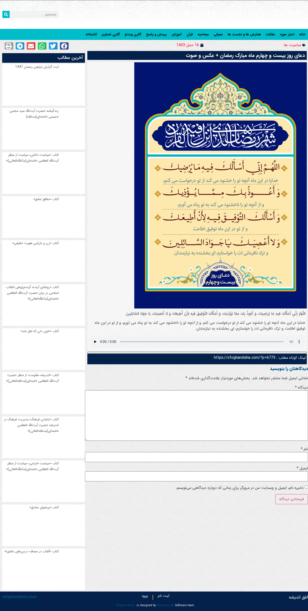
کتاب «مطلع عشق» (46, 199)
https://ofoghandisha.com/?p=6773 (244, 358)
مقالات (270, 34)
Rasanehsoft (165, 605)
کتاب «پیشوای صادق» (44, 507)
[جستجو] (6, 14)
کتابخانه (91, 34)
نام (304, 449)
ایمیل (302, 468)
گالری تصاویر (111, 34)
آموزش (177, 34)
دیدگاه (301, 388)
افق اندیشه (298, 597)
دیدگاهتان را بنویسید (289, 368)
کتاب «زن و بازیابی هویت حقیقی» (35, 243)
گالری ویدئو (133, 34)
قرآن (189, 34)
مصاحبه (203, 34)
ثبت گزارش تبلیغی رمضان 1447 (37, 66)
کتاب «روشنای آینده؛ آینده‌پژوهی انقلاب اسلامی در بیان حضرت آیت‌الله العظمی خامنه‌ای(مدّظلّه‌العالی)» (32, 292)
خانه (302, 34)
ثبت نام (163, 597)
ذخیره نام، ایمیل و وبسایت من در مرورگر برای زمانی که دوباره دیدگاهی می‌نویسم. (240, 488)
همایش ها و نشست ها (244, 34)
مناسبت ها (292, 45)
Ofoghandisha (125, 605)
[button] (64, 46)
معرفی (218, 34)
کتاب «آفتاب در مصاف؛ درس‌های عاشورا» (31, 551)
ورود (144, 597)
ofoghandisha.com (19, 597)
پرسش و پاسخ (156, 34)
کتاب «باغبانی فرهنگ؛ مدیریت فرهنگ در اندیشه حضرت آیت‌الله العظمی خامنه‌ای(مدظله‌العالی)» (31, 425)
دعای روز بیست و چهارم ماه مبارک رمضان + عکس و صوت (245, 55)
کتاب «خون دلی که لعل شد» (39, 331)
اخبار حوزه (287, 34)
